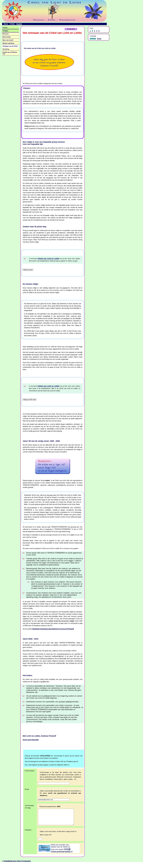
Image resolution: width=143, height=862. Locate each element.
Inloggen (5, 30)
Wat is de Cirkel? (8, 40)
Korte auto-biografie (31, 740)
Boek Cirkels (7, 37)
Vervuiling (6, 49)
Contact (5, 27)
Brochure (5, 34)
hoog (99, 39)
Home (6, 24)
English (19, 24)
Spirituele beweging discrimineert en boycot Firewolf (53, 629)
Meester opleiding (8, 43)
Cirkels (12, 24)
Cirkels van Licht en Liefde (48, 258)
